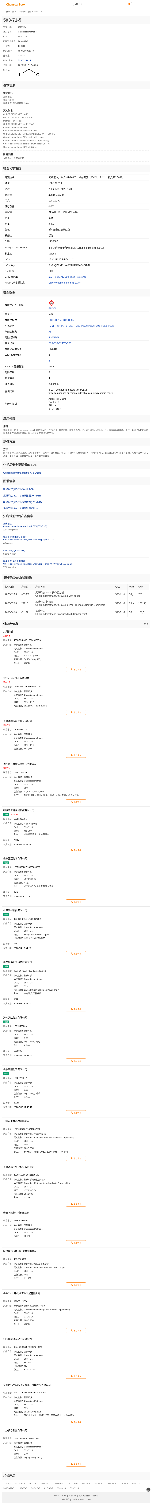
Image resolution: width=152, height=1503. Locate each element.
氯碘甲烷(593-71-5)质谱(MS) (18, 489)
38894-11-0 (8, 1488)
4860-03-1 (60, 1483)
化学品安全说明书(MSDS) (20, 464)
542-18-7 (35, 1488)
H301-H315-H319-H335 (61, 320)
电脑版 (74, 1500)
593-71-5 (74, 1488)
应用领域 (9, 418)
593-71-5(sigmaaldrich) (14, 550)
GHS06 (52, 308)
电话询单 (77, 669)
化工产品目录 (84, 1496)
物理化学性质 (12, 168)
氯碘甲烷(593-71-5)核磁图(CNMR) (22, 501)
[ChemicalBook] (16, 4)
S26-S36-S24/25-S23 (60, 343)
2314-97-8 (20, 1483)
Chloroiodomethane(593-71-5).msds (22, 473)
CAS (64, 1496)
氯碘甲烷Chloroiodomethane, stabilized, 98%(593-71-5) (25, 524)
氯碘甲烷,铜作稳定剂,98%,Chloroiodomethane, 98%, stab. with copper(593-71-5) (28, 538)
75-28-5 (124, 1483)
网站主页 (10, 11)
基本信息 (9, 85)
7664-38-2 (45, 1483)
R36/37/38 (54, 337)
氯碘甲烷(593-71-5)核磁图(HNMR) (22, 495)
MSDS (57, 1496)
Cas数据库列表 (24, 11)
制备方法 (9, 441)
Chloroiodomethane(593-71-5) (64, 282)
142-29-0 (22, 1488)
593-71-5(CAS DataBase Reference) (68, 277)
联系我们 (65, 1500)
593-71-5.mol (24, 60)
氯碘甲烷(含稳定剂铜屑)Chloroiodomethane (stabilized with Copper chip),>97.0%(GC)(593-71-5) (37, 562)
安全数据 (9, 292)
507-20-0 (73, 1483)
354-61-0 (61, 1488)
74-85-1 (98, 1483)
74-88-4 (7, 1483)
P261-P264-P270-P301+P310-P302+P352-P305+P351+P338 (81, 326)
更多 (146, 624)
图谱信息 (9, 481)
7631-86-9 (111, 1483)
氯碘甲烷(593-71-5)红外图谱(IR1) (20, 508)
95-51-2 (136, 1483)
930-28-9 (86, 1483)
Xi (50, 331)
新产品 (95, 1496)
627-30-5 (48, 1488)
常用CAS (72, 1496)
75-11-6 (32, 1483)
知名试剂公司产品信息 (18, 516)
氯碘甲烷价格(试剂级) (17, 577)
